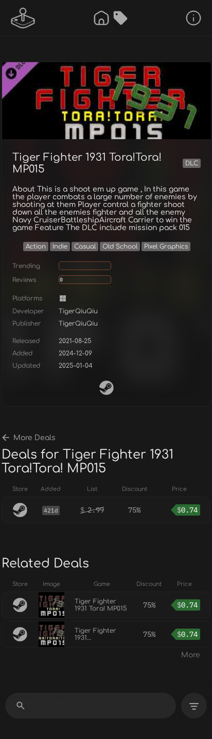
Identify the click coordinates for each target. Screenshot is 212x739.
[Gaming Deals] (120, 18)
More (190, 655)
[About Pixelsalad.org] (193, 18)
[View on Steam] (106, 388)
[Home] (101, 18)
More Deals (34, 438)
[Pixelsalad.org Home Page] (23, 18)
